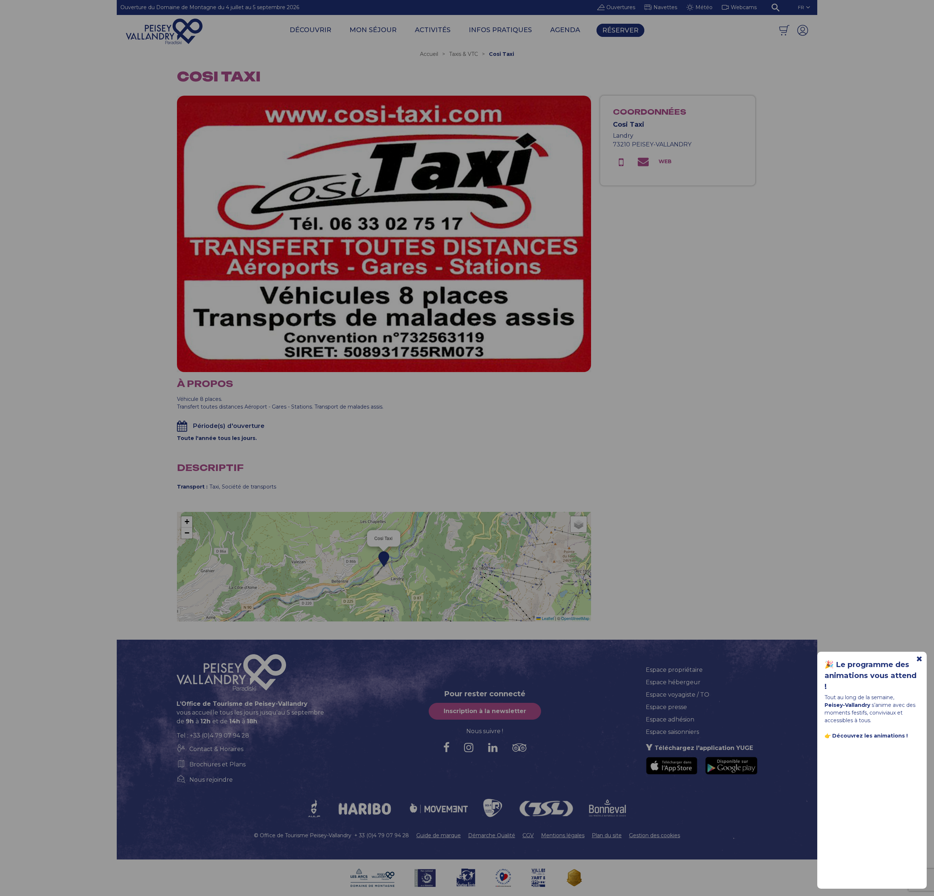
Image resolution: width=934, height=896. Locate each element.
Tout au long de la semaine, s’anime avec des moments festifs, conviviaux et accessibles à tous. (870, 716)
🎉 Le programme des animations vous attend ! (870, 675)
